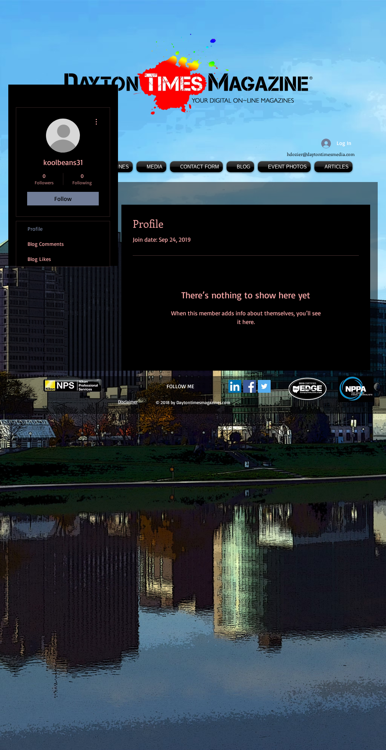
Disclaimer (128, 401)
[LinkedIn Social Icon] (234, 386)
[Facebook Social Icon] (249, 386)
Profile (35, 228)
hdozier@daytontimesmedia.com (321, 154)
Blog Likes (39, 259)
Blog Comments (46, 244)
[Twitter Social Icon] (264, 386)
